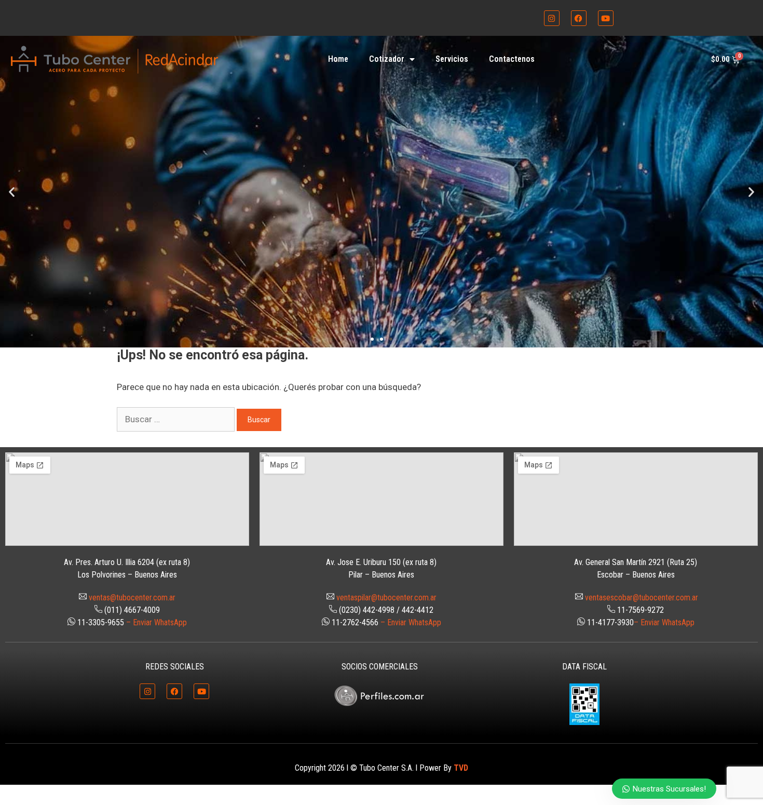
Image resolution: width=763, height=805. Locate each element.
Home (338, 59)
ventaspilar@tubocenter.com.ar (386, 597)
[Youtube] (606, 18)
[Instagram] (552, 18)
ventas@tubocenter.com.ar (132, 597)
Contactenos (512, 59)
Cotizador (386, 59)
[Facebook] (579, 18)
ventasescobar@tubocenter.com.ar (641, 597)
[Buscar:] (177, 419)
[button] (11, 191)
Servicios (451, 59)
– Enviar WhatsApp (156, 622)
